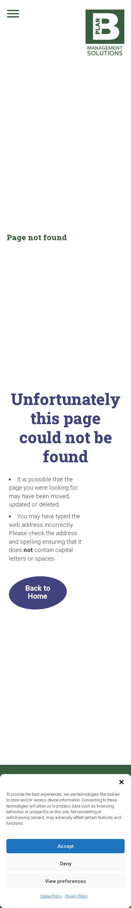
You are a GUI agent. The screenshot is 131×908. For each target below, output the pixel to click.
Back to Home (37, 592)
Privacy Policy (76, 896)
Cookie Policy (51, 896)
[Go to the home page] (105, 32)
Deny (65, 864)
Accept (66, 846)
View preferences (65, 881)
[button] (121, 782)
